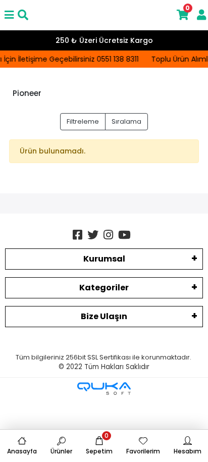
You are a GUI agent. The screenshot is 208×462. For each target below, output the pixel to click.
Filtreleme (83, 121)
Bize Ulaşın (104, 316)
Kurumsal (104, 259)
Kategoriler (104, 287)
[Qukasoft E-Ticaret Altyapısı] (104, 388)
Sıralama (126, 121)
